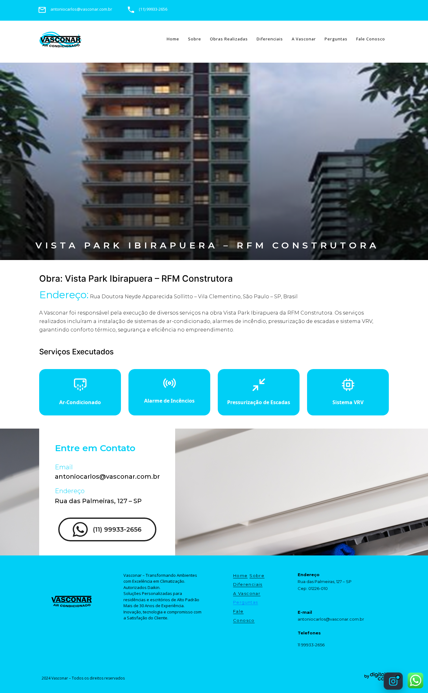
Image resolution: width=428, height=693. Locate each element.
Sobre (194, 39)
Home (173, 39)
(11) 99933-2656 (117, 529)
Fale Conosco (370, 39)
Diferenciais (270, 39)
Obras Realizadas (229, 39)
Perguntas (336, 39)
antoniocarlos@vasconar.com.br (107, 476)
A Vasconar (304, 39)
